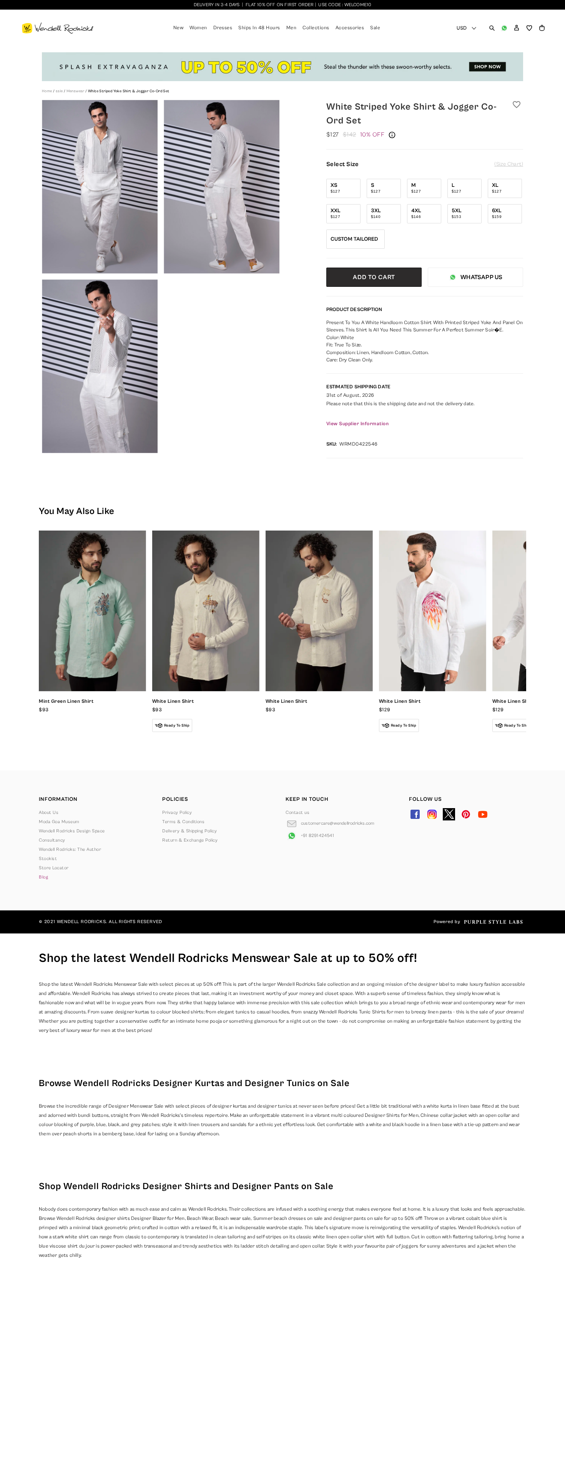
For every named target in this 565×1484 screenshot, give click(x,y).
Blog (43, 877)
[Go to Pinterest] (466, 814)
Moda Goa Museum (59, 821)
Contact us (297, 812)
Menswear (76, 91)
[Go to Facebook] (415, 814)
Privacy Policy (177, 812)
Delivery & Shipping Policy (189, 831)
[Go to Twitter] (449, 814)
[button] (516, 28)
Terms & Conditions (183, 821)
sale (60, 91)
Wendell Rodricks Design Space (72, 831)
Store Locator (54, 867)
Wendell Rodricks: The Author (70, 849)
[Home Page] (57, 28)
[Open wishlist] (529, 28)
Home (47, 91)
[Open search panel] (492, 28)
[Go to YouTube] (483, 814)
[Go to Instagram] (432, 814)
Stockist (48, 858)
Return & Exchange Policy (190, 840)
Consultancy (52, 840)
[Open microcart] (542, 28)
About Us (48, 812)
